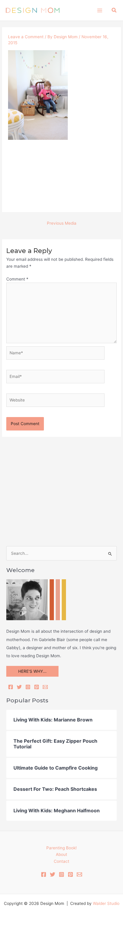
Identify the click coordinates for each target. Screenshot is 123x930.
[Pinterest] (36, 687)
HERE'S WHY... (32, 671)
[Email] (45, 687)
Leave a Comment (26, 36)
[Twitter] (19, 687)
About (61, 854)
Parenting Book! (61, 847)
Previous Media (61, 223)
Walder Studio (106, 903)
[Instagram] (27, 687)
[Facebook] (10, 687)
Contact (61, 861)
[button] (114, 10)
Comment (17, 279)
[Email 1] (79, 874)
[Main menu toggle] (99, 10)
